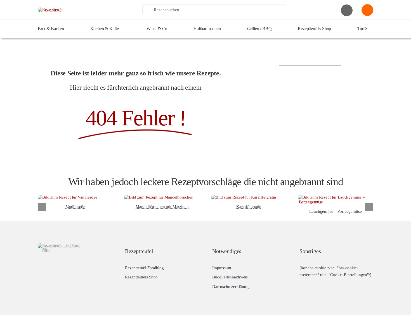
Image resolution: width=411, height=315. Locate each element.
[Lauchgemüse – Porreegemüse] (335, 197)
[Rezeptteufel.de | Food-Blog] (50, 9)
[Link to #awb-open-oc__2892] (347, 10)
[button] (42, 207)
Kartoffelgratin (248, 206)
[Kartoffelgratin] (243, 197)
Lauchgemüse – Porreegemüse (335, 211)
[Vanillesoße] (67, 197)
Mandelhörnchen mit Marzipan (162, 206)
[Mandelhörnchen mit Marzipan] (158, 197)
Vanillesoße (75, 206)
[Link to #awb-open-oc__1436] (367, 10)
